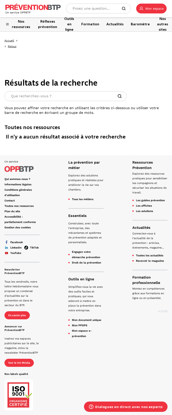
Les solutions (144, 211)
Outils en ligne (81, 279)
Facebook (16, 242)
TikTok (34, 247)
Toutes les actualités (149, 255)
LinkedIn (16, 247)
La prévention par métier (84, 165)
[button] (151, 8)
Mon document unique (86, 320)
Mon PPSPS (79, 325)
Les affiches (144, 205)
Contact (9, 200)
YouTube (15, 253)
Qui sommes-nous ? (17, 179)
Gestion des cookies (17, 227)
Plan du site (12, 211)
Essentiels (77, 216)
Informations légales (17, 184)
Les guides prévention (150, 200)
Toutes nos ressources (19, 206)
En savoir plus (17, 315)
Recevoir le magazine (150, 260)
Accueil (9, 40)
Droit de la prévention (86, 262)
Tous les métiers (82, 199)
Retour (12, 46)
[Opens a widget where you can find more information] (126, 407)
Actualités (141, 227)
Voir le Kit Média (19, 363)
